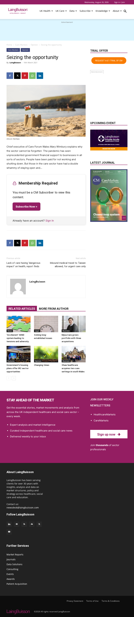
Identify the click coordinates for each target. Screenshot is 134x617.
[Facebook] (10, 75)
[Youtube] (9, 532)
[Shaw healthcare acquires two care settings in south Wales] (74, 354)
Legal (37, 331)
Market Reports (15, 554)
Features (11, 361)
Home (9, 44)
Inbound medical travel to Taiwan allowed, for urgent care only (68, 264)
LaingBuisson (15, 62)
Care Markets (21, 44)
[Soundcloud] (31, 524)
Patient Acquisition (17, 583)
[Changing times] (46, 354)
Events (10, 574)
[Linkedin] (40, 75)
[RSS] (24, 524)
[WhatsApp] (32, 75)
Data (72, 10)
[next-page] (14, 378)
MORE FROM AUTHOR (53, 308)
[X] (17, 75)
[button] (125, 11)
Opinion (34, 44)
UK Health (45, 10)
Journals (11, 559)
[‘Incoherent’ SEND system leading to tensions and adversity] (19, 324)
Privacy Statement (75, 601)
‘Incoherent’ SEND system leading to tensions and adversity (18, 338)
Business (66, 331)
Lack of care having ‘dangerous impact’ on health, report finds (23, 264)
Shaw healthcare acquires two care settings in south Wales (73, 368)
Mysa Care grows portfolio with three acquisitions (71, 338)
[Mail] (16, 524)
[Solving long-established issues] (46, 324)
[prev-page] (9, 378)
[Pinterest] (25, 75)
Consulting (12, 569)
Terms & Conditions (111, 601)
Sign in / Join (119, 2)
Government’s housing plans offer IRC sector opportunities (18, 368)
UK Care (60, 10)
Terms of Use (92, 601)
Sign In (49, 220)
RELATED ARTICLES (21, 308)
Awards (11, 578)
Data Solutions (14, 564)
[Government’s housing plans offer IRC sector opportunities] (19, 354)
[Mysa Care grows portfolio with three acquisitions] (74, 324)
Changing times (41, 365)
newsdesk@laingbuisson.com (23, 507)
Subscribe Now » (26, 206)
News (10, 331)
